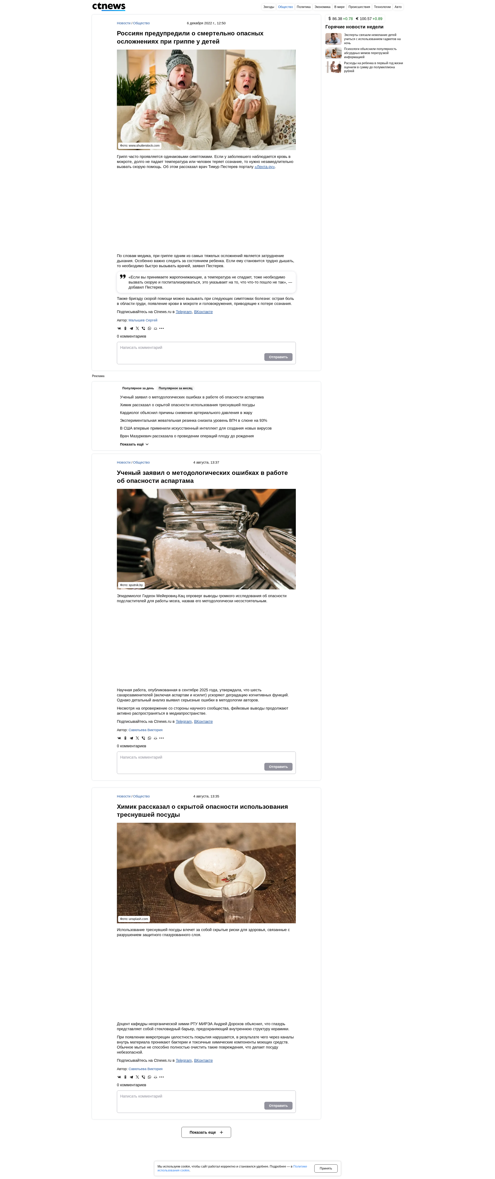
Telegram (184, 312)
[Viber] (143, 328)
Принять (326, 1168)
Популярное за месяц (175, 388)
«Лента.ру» (265, 167)
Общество (141, 23)
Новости (124, 23)
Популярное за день (138, 388)
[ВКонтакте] (119, 328)
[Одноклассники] (125, 328)
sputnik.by (136, 585)
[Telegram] (131, 328)
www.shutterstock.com (144, 145)
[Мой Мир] (155, 328)
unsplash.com (138, 919)
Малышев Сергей (143, 320)
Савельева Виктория (146, 730)
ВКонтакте (203, 312)
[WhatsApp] (149, 328)
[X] (137, 328)
